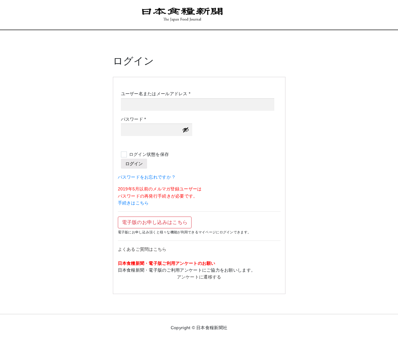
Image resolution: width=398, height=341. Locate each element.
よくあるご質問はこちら (142, 249)
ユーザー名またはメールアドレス (158, 94)
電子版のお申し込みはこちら (155, 222)
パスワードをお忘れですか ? (146, 177)
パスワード (135, 119)
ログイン (134, 163)
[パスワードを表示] (185, 129)
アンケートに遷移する (199, 276)
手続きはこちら (133, 202)
